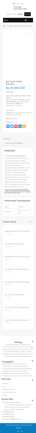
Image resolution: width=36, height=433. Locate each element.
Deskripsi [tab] (7, 139)
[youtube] (21, 431)
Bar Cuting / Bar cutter (20, 113)
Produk (9, 26)
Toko (4, 386)
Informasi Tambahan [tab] (14, 143)
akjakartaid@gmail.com (13, 419)
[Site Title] (18, 4)
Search (27, 14)
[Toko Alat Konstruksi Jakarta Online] (5, 26)
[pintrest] (18, 431)
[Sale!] (18, 304)
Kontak (4, 395)
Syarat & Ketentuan (9, 392)
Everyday (14, 119)
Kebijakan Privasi (8, 389)
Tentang (5, 383)
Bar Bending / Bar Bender (19, 114)
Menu (6, 20)
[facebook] (14, 431)
